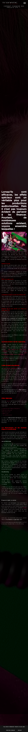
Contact (20, 730)
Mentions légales (10, 730)
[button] (25, 3)
